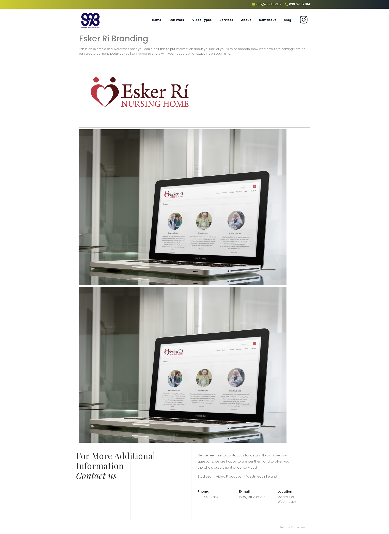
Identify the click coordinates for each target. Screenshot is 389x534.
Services (226, 20)
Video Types (202, 20)
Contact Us (267, 20)
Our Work (176, 20)
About (246, 20)
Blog (287, 20)
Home (156, 20)
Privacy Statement (293, 527)
